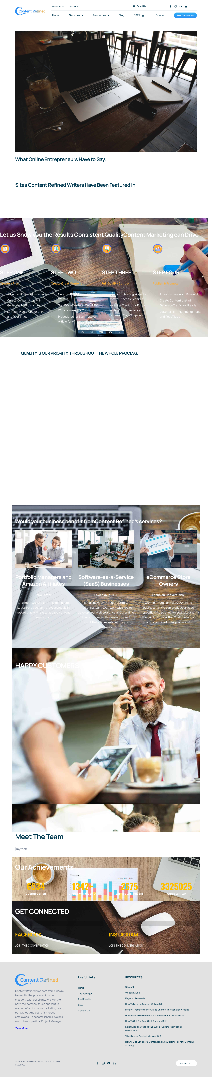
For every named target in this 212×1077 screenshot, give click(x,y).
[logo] (30, 8)
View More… (22, 1028)
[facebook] (170, 6)
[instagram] (176, 6)
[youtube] (181, 6)
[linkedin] (186, 6)
